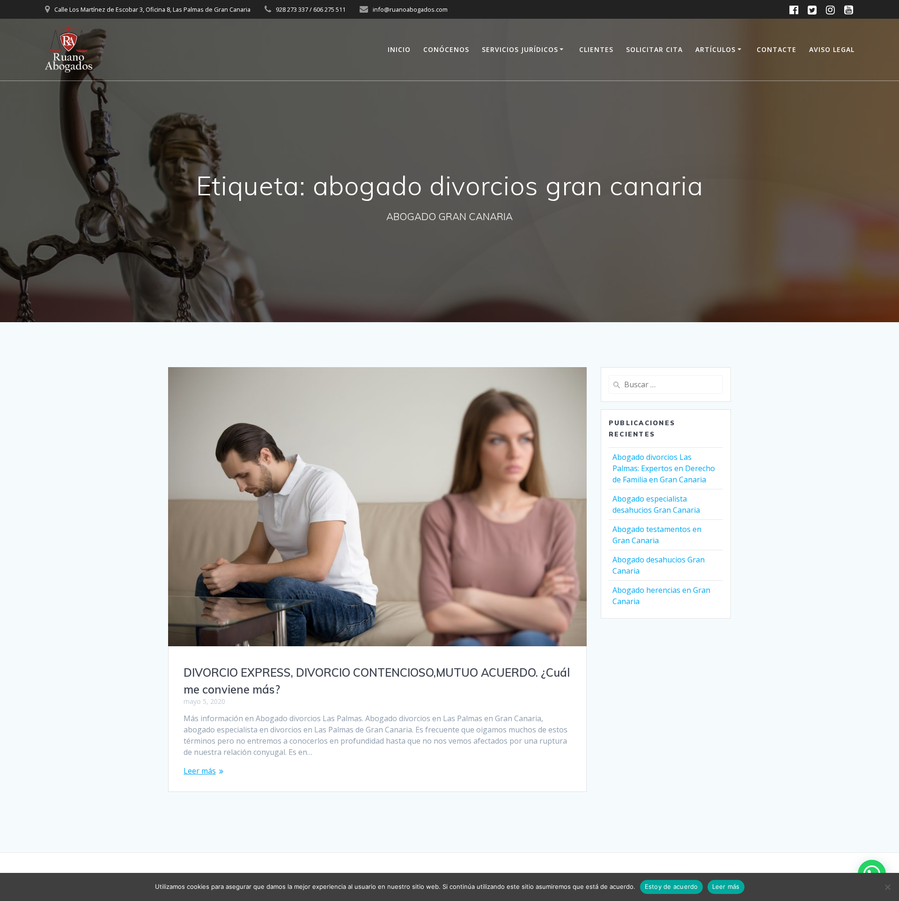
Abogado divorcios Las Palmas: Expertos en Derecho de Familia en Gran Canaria (663, 468)
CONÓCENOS (446, 49)
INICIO (399, 49)
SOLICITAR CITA (654, 49)
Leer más (200, 771)
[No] (887, 887)
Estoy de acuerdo (671, 886)
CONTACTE (776, 49)
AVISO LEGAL (832, 49)
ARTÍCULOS (715, 49)
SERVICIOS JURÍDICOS (520, 49)
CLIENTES (596, 49)
